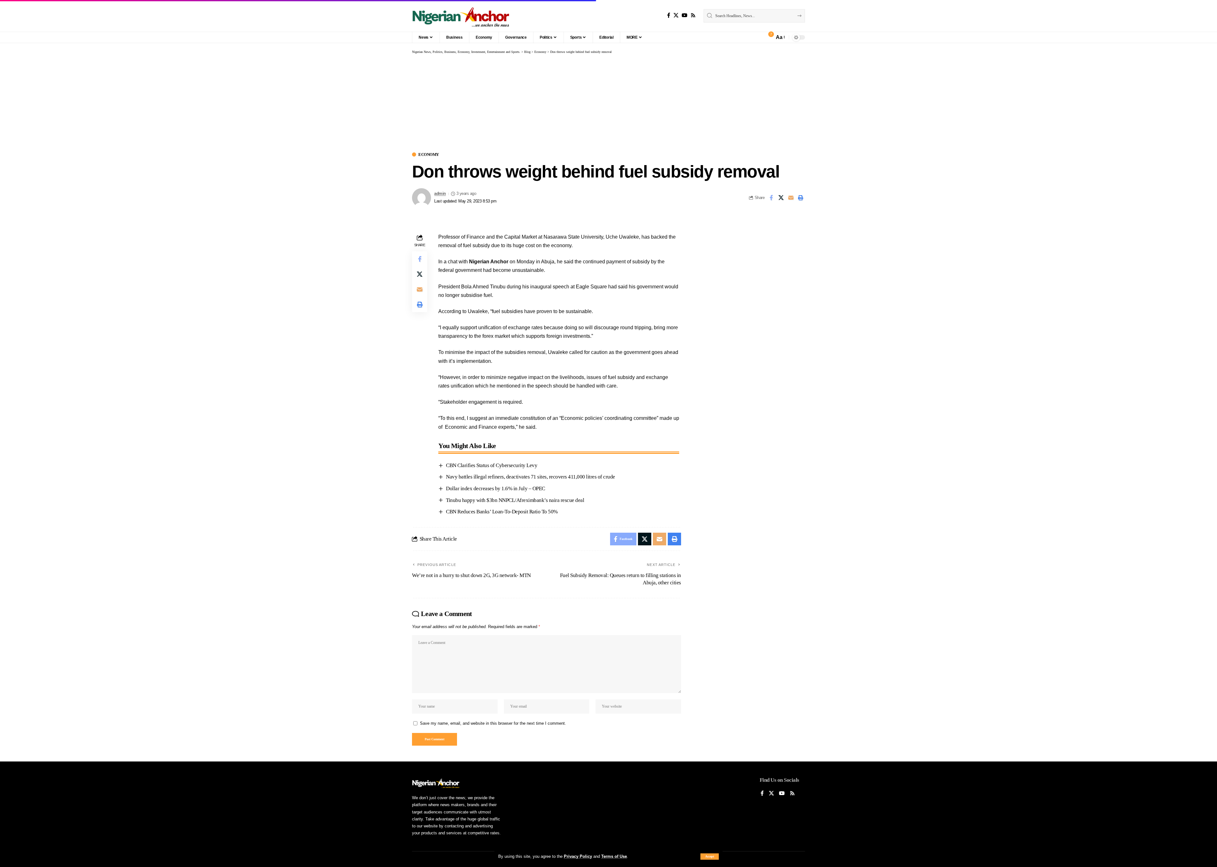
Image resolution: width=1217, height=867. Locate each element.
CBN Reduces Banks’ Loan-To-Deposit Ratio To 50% (502, 512)
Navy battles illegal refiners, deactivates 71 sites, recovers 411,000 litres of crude (530, 477)
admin (440, 193)
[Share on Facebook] (771, 198)
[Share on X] (780, 198)
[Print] (800, 198)
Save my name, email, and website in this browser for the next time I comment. (493, 723)
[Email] (790, 198)
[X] (676, 15)
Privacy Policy (578, 856)
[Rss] (693, 15)
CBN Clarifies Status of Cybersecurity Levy (491, 465)
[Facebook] (669, 15)
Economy (428, 154)
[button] (709, 856)
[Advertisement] (608, 101)
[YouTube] (684, 15)
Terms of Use (614, 856)
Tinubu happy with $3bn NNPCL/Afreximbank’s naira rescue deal (515, 500)
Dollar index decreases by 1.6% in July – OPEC (495, 488)
